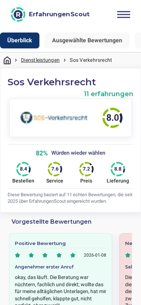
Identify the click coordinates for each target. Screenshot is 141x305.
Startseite (7, 60)
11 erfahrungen (108, 94)
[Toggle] (123, 14)
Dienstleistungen (40, 60)
